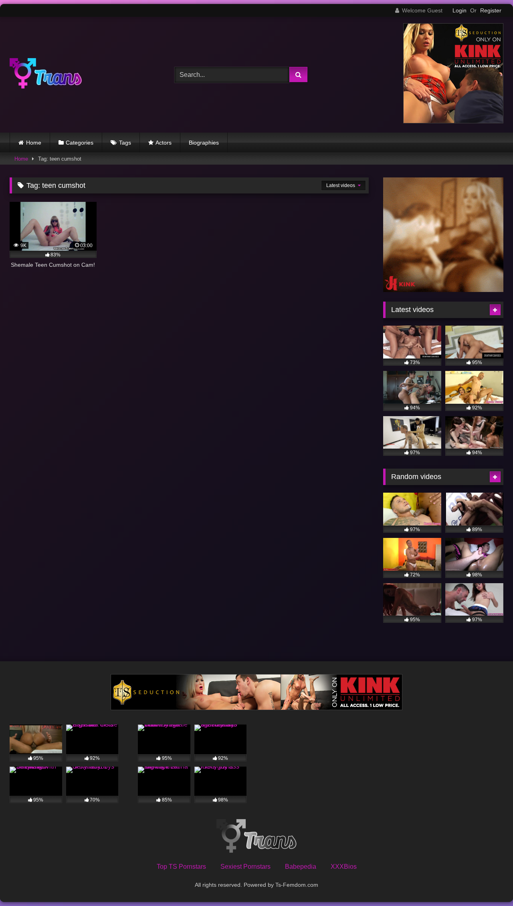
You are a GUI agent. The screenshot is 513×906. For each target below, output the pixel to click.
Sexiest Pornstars (245, 866)
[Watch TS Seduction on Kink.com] (453, 121)
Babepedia (300, 866)
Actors (164, 142)
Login (459, 10)
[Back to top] (488, 882)
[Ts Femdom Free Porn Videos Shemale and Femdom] (46, 74)
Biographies (204, 142)
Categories (79, 142)
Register (490, 10)
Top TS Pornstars (181, 866)
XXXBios (344, 866)
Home (33, 142)
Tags (125, 142)
